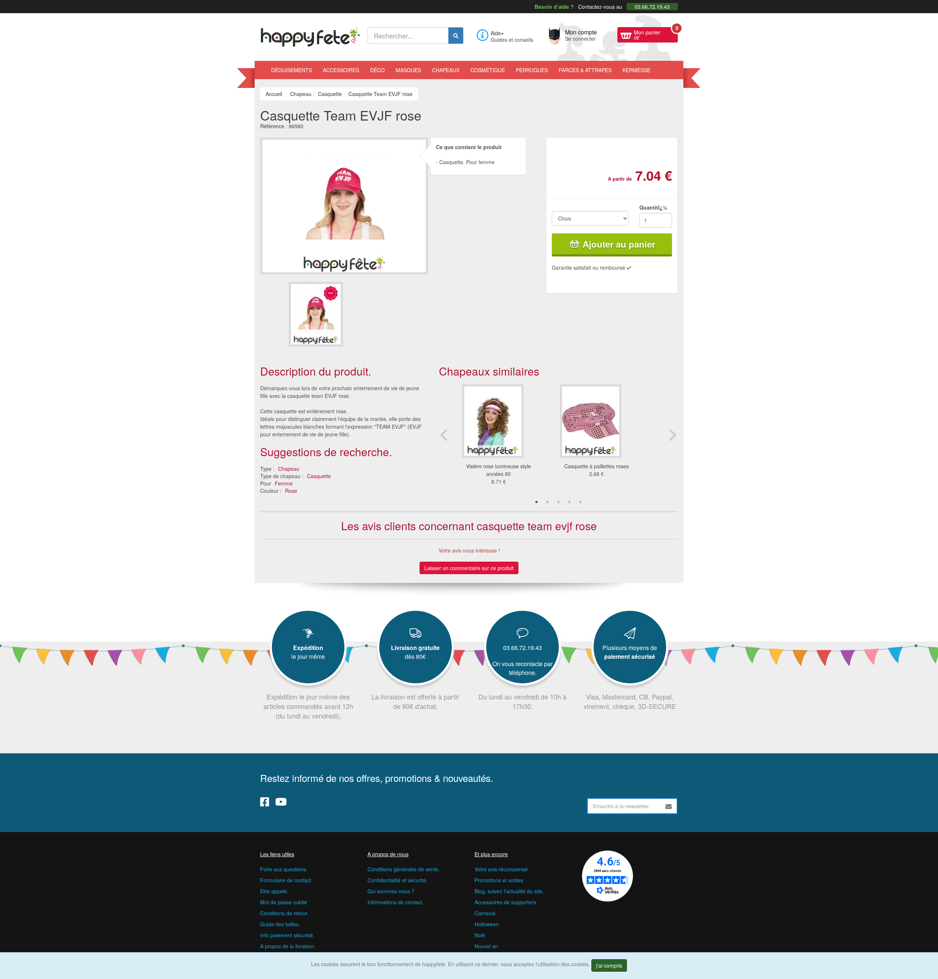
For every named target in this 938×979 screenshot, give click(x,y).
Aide (496, 33)
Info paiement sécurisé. (287, 935)
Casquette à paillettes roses (596, 466)
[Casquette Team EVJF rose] (316, 314)
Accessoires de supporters (505, 902)
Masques (408, 70)
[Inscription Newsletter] (669, 806)
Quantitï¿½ (653, 207)
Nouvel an (486, 946)
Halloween (486, 924)
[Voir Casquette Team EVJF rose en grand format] (344, 204)
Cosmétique (487, 70)
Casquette (319, 476)
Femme (284, 483)
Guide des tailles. (280, 924)
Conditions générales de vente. (404, 869)
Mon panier (656, 34)
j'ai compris (609, 965)
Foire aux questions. (283, 869)
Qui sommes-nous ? (391, 891)
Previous (444, 435)
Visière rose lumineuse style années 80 (498, 469)
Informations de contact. (396, 902)
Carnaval (484, 913)
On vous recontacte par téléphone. (522, 668)
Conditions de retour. (284, 913)
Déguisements (291, 70)
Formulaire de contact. (286, 880)
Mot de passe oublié (283, 902)
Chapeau (288, 468)
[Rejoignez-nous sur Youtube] (281, 801)
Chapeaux (445, 70)
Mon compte (581, 34)
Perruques (532, 70)
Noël (479, 935)
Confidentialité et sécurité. (398, 880)
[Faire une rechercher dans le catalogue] (455, 35)
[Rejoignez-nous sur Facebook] (264, 801)
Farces (585, 70)
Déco (377, 70)
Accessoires (341, 70)
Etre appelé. (274, 891)
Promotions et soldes (498, 880)
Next (672, 435)
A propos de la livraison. (288, 946)
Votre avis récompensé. (501, 869)
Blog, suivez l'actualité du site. (509, 891)
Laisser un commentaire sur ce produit (469, 568)
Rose (291, 490)
